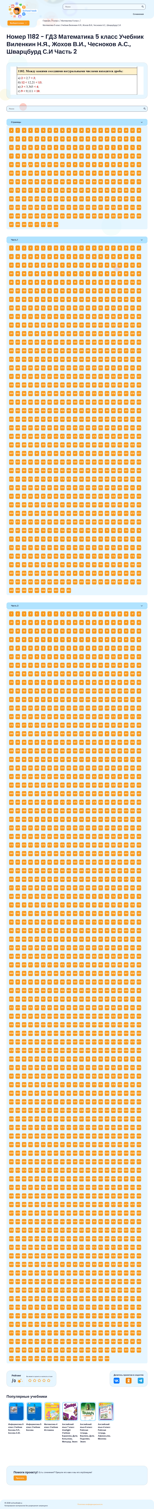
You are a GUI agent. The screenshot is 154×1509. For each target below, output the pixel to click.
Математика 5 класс (70, 20)
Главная (46, 20)
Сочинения (138, 14)
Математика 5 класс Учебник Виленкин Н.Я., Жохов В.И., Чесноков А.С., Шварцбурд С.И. (82, 25)
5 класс (55, 20)
